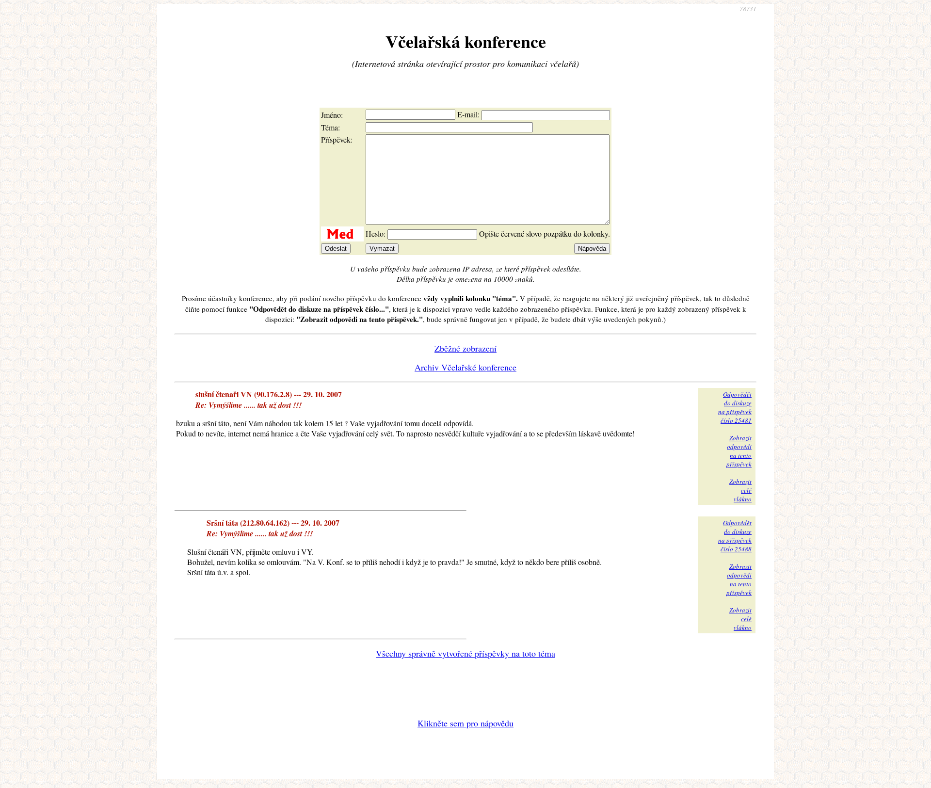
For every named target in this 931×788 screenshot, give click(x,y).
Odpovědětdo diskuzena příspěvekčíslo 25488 (735, 535)
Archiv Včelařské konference (465, 367)
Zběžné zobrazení (465, 348)
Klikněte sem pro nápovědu (465, 723)
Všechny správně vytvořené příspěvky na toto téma (465, 653)
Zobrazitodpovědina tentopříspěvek (739, 451)
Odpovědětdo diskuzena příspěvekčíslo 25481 (735, 407)
